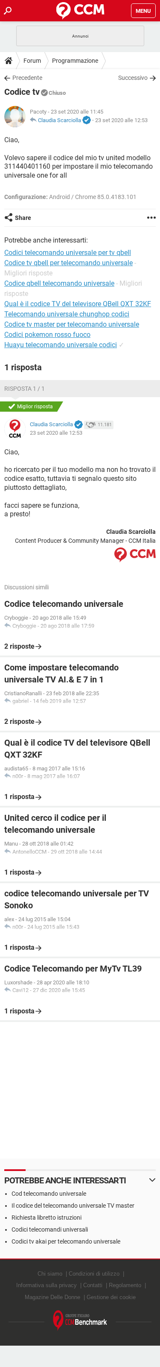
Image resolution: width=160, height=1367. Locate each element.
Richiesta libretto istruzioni (46, 1217)
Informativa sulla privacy (46, 1285)
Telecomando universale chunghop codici (66, 314)
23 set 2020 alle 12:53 (121, 120)
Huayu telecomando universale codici (60, 345)
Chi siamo (50, 1273)
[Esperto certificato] (86, 120)
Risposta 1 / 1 (24, 388)
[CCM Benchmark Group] (80, 1320)
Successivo (133, 77)
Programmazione (75, 60)
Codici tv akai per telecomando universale (66, 1241)
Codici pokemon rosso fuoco (47, 335)
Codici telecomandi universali (50, 1229)
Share (23, 217)
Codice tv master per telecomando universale (71, 324)
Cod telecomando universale (49, 1193)
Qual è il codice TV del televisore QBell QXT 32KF (77, 304)
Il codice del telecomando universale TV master (73, 1205)
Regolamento (125, 1285)
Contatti (92, 1285)
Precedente (27, 77)
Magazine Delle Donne (52, 1297)
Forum (32, 60)
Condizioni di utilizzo (94, 1273)
